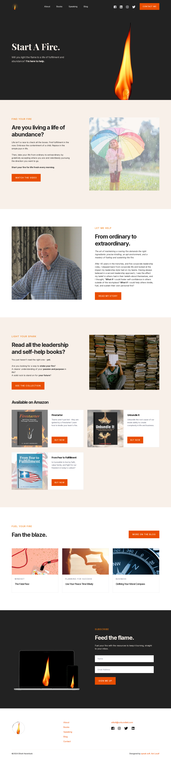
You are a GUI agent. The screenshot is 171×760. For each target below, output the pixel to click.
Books (59, 6)
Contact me (149, 6)
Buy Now (135, 440)
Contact (67, 741)
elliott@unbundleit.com (122, 722)
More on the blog (144, 534)
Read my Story (108, 296)
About (66, 722)
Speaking (73, 6)
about (47, 6)
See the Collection (28, 385)
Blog (86, 6)
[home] (15, 6)
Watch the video (26, 177)
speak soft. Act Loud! (150, 754)
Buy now (60, 440)
